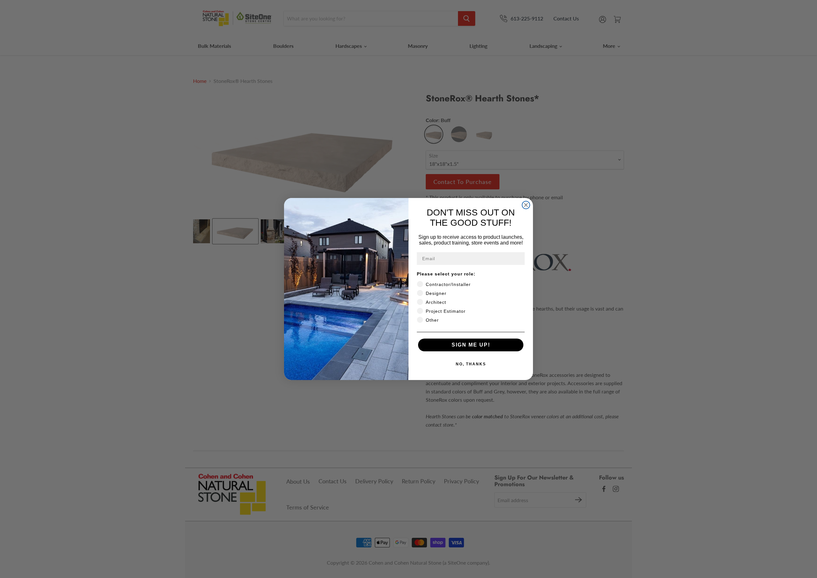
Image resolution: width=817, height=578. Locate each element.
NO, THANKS (471, 364)
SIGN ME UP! (471, 345)
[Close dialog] (526, 205)
